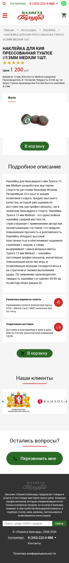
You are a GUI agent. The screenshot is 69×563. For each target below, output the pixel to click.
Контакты (34, 543)
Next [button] (66, 401)
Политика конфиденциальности (34, 553)
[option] (34, 119)
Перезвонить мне (38, 458)
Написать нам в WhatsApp (63, 3)
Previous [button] (3, 401)
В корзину (35, 146)
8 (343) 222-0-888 (42, 3)
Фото (12, 97)
